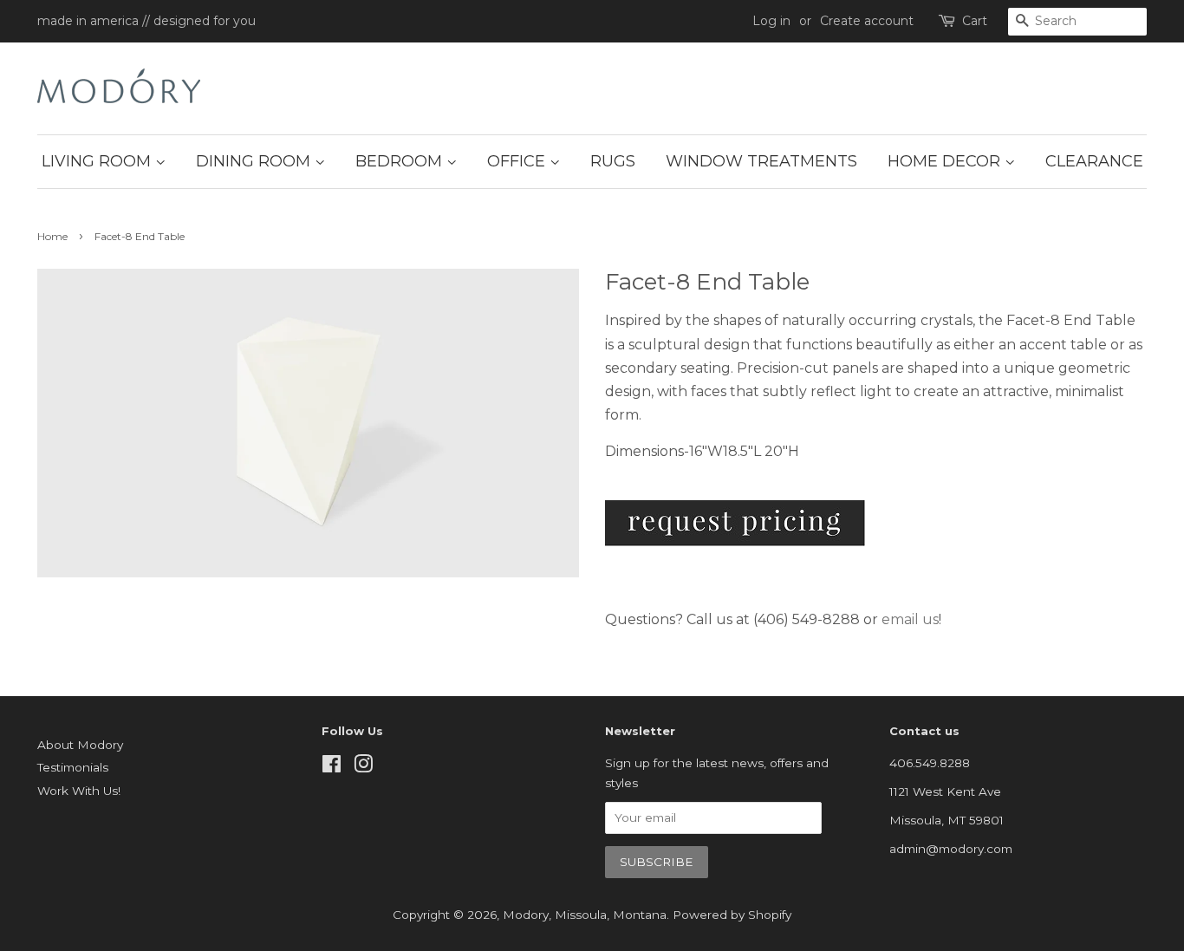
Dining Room (255, 161)
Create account (867, 21)
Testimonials (72, 767)
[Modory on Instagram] (363, 767)
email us (910, 619)
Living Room (98, 161)
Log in (771, 21)
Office (518, 161)
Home (52, 236)
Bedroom (400, 161)
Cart (974, 21)
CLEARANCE (1094, 161)
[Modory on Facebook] (332, 767)
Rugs (612, 161)
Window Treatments (761, 161)
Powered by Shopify (732, 915)
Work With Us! (78, 791)
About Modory (80, 745)
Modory (526, 915)
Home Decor (946, 161)
